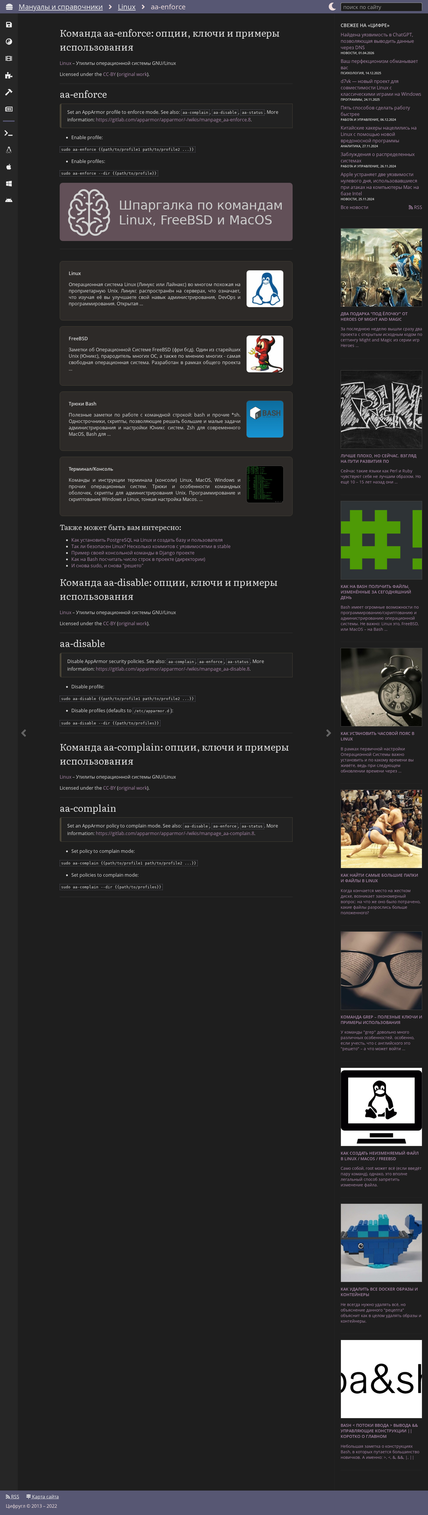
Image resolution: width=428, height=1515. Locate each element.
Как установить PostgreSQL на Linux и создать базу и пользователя (147, 540)
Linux (127, 6)
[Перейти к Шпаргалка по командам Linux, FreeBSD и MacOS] (176, 213)
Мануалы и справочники (61, 6)
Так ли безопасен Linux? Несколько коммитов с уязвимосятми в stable (151, 546)
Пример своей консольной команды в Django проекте (132, 553)
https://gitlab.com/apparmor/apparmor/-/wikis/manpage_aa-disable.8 (173, 669)
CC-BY (109, 74)
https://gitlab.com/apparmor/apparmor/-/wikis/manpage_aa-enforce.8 (173, 119)
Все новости (354, 207)
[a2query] (23, 752)
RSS (417, 207)
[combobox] (381, 7)
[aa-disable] (329, 752)
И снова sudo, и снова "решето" (107, 565)
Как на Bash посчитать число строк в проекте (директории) (138, 559)
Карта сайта (45, 1496)
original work (133, 74)
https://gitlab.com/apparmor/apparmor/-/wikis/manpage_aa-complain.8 (175, 833)
